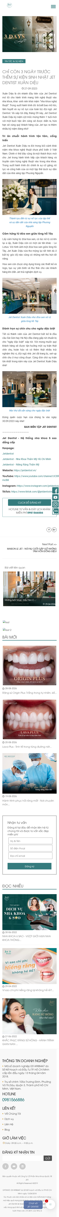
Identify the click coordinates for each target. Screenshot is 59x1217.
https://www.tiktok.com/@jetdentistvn (32, 491)
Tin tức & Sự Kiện (14, 61)
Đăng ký (29, 866)
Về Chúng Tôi (13, 1113)
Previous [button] (49, 567)
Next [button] (55, 567)
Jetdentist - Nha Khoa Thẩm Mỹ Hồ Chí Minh (26, 459)
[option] (29, 588)
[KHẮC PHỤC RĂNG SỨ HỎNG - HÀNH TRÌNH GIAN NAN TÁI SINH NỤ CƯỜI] (29, 1015)
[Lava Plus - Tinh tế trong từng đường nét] (29, 719)
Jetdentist (8, 453)
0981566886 (13, 1099)
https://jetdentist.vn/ (25, 470)
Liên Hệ (9, 1124)
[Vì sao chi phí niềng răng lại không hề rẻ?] (29, 965)
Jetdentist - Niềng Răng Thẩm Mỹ (20, 464)
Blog (7, 1129)
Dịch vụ (9, 1119)
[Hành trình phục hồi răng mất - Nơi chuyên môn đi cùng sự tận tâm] (29, 773)
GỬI (47, 1158)
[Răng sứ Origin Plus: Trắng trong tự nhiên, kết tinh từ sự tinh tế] (29, 665)
